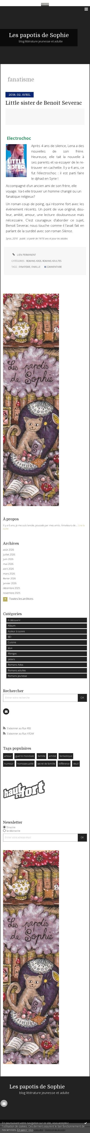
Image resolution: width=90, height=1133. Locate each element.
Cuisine (12, 642)
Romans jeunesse (17, 675)
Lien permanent (26, 254)
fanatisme (24, 266)
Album (12, 625)
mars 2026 (9, 573)
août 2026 (8, 549)
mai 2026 (8, 564)
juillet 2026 (9, 554)
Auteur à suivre (16, 631)
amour (8, 756)
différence (64, 763)
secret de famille (46, 763)
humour (9, 763)
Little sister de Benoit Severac (43, 103)
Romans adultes (17, 670)
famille (41, 756)
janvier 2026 (9, 583)
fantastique (66, 756)
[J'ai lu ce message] (85, 1123)
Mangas (12, 653)
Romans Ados (15, 664)
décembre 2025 (11, 588)
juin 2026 (8, 559)
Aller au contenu (12, 9)
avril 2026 (8, 568)
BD (9, 636)
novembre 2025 (11, 592)
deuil (76, 763)
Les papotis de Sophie (39, 35)
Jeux (10, 648)
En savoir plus (25, 1130)
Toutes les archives (21, 599)
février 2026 (9, 578)
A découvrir (14, 620)
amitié (52, 756)
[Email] (6, 711)
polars (11, 659)
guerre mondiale (25, 756)
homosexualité (25, 763)
